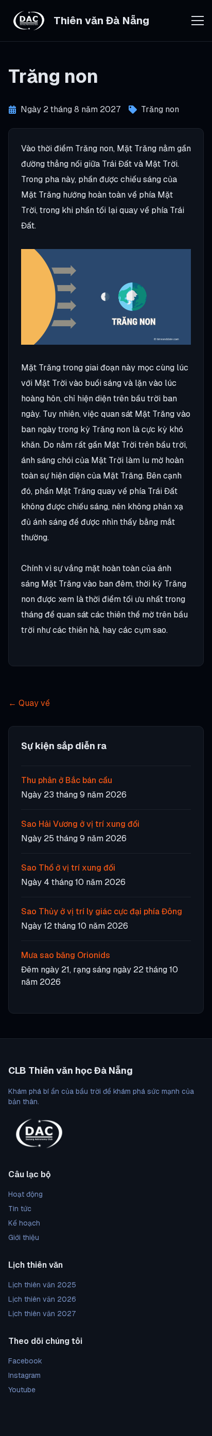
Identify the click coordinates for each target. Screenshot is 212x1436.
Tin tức (19, 1208)
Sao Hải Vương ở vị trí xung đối (80, 824)
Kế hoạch (24, 1223)
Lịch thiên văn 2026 (42, 1299)
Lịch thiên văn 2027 (42, 1313)
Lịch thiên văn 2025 (42, 1284)
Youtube (22, 1389)
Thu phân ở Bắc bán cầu (66, 780)
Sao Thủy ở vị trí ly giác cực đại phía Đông (101, 911)
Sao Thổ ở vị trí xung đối (68, 867)
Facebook (25, 1361)
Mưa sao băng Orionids (65, 955)
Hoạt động (25, 1194)
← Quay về (29, 703)
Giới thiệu (23, 1237)
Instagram (24, 1375)
